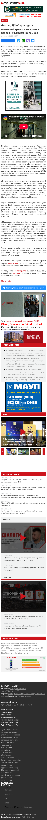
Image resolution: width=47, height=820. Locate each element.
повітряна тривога (25, 321)
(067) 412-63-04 (26, 705)
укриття (14, 321)
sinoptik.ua (28, 807)
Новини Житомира (11, 474)
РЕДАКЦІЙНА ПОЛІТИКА (7, 783)
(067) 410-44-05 (12, 691)
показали (16, 273)
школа (8, 321)
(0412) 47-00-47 (12, 705)
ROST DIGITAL (28, 817)
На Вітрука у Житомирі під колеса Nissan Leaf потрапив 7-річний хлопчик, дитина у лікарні (22, 512)
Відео (5, 414)
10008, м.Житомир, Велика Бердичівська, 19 (26, 693)
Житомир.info (20, 271)
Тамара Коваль (24, 696)
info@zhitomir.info (18, 688)
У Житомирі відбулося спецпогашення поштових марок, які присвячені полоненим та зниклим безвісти (23, 488)
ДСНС (36, 321)
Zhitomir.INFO (14, 814)
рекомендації (13, 263)
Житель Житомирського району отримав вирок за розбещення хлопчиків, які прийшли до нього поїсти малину (23, 496)
